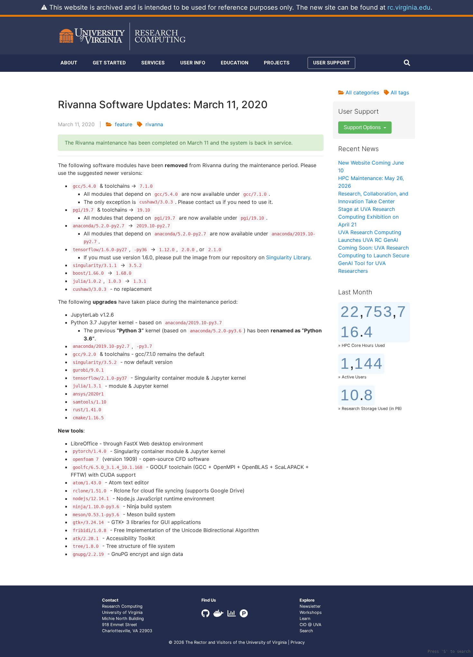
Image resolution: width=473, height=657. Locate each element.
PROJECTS (277, 63)
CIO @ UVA (310, 624)
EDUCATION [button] (234, 63)
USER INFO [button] (192, 63)
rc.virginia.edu (409, 7)
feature (123, 124)
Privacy (298, 642)
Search (306, 630)
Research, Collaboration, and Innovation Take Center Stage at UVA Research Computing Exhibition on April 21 (373, 209)
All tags (399, 92)
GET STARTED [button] (109, 63)
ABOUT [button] (68, 63)
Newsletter (310, 606)
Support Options (363, 127)
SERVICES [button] (153, 63)
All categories (361, 92)
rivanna (154, 124)
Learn (305, 618)
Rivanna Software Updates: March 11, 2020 (163, 104)
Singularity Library (288, 257)
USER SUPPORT (331, 63)
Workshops (311, 612)
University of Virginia (266, 642)
